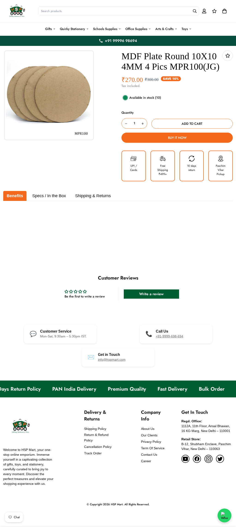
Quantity (127, 112)
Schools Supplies (105, 29)
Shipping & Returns (93, 196)
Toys (185, 29)
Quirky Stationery (72, 29)
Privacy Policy (151, 442)
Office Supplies (136, 29)
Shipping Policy (95, 429)
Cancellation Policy (98, 447)
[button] (223, 11)
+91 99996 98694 (121, 40)
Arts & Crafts (164, 29)
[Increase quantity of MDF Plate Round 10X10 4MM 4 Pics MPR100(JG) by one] (143, 123)
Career (146, 461)
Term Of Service (153, 448)
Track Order (93, 453)
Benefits (15, 196)
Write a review (151, 294)
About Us (147, 429)
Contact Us (149, 454)
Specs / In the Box (49, 196)
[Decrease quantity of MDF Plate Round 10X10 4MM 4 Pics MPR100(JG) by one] (126, 123)
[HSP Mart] (16, 11)
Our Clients (149, 435)
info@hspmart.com (112, 359)
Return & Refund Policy (96, 437)
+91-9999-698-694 (169, 336)
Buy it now (177, 137)
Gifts (48, 29)
